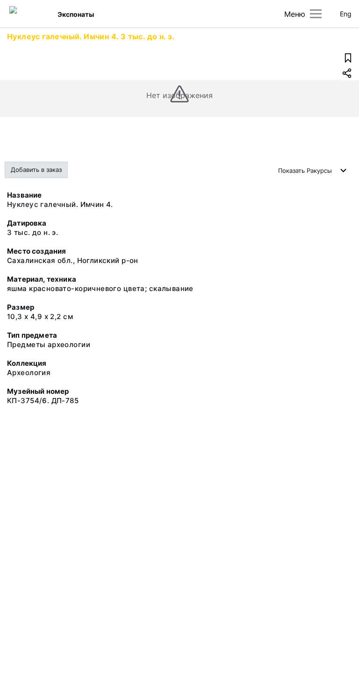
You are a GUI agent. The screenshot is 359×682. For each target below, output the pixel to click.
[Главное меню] (315, 14)
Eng (346, 14)
